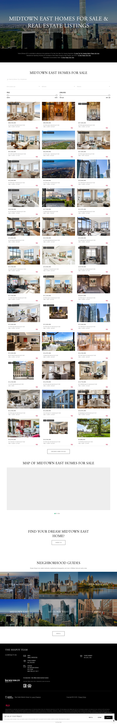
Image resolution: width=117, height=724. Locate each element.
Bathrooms (44, 86)
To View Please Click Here (84, 55)
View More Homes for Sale (58, 451)
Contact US (58, 542)
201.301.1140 (87, 657)
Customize (99, 717)
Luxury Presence (36, 697)
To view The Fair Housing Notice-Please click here (86, 53)
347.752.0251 (31, 662)
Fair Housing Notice (26, 677)
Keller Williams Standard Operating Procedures (40, 677)
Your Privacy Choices (58, 722)
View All (58, 633)
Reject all (91, 717)
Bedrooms (79, 86)
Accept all (108, 717)
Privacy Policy (82, 697)
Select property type (11, 86)
